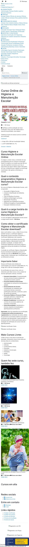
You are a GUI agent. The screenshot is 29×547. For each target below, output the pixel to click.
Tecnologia (22, 57)
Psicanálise (19, 52)
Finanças (11, 11)
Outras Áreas (21, 24)
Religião (16, 24)
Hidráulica (23, 36)
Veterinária (22, 46)
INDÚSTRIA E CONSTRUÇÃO (10, 33)
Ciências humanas (9, 18)
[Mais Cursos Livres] (6, 3)
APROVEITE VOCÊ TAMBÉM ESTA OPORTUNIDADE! (21, 541)
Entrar (3, 66)
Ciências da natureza (15, 16)
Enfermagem (4, 50)
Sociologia (4, 19)
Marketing (11, 46)
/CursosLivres (8, 497)
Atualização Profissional (17, 41)
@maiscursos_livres (10, 499)
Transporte (4, 26)
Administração (5, 11)
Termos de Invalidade (10, 518)
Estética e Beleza (18, 23)
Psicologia (4, 53)
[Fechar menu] (2, 68)
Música (11, 24)
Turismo (17, 46)
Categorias (4, 7)
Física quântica (19, 18)
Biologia (3, 16)
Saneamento (17, 36)
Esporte (10, 50)
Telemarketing (5, 46)
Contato (3, 62)
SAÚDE (4, 48)
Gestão (16, 11)
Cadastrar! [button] (4, 138)
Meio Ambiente (5, 24)
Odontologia (9, 52)
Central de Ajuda (5, 63)
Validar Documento (10, 514)
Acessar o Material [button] (6, 146)
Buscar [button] (25, 73)
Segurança (19, 35)
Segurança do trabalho (7, 36)
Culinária (11, 23)
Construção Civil (11, 35)
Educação (3, 29)
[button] (2, 1)
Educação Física (11, 29)
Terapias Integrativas (12, 53)
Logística (20, 11)
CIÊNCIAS (5, 14)
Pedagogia (18, 29)
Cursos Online (14, 76)
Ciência (8, 16)
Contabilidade (16, 43)
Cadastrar (10, 66)
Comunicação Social (6, 43)
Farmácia (15, 50)
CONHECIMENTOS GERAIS (9, 21)
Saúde (14, 52)
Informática (16, 57)
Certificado (4, 60)
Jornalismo (16, 45)
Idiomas (25, 23)
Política (21, 45)
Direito (22, 43)
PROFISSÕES (5, 40)
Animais (3, 23)
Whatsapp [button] (24, 1)
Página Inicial (5, 76)
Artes (7, 23)
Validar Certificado (10, 513)
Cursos (3, 5)
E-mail (7, 506)
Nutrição (3, 52)
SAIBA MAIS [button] (4, 385)
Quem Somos (4, 58)
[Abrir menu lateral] (2, 70)
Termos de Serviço (10, 516)
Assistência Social (6, 41)
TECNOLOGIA (6, 55)
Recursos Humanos (6, 12)
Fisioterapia (21, 50)
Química (25, 18)
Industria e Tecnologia (7, 57)
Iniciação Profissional (6, 45)
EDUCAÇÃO (5, 28)
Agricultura (4, 35)
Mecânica (3, 38)
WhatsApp (8, 505)
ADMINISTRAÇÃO (7, 9)
